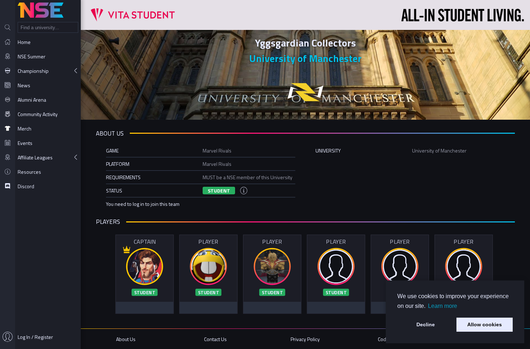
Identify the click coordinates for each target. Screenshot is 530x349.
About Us (126, 339)
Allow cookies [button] (484, 324)
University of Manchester (305, 58)
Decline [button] (425, 324)
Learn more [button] (442, 306)
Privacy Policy (305, 339)
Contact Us (215, 339)
